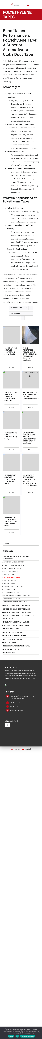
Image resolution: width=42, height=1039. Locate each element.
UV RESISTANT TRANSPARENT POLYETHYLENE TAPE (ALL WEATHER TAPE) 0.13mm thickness (30, 480)
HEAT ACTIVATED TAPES (13, 632)
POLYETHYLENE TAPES (12, 577)
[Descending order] (31, 308)
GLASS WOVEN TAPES (11, 571)
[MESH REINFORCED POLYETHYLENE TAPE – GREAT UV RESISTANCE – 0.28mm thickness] (30, 335)
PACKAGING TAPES (11, 649)
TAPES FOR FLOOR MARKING (13, 586)
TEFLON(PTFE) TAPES (11, 580)
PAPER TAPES (8, 559)
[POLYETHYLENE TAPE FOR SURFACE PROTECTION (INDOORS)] (11, 380)
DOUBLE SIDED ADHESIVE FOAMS (17, 612)
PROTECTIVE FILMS (11, 629)
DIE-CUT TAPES (9, 642)
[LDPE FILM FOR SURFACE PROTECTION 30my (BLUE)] (11, 335)
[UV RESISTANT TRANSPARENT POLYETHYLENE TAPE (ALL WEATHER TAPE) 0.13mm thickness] (30, 463)
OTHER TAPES (9, 653)
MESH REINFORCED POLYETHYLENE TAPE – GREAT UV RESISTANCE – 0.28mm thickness (30, 354)
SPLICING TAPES (9, 583)
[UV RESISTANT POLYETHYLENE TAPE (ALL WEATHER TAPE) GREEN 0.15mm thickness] (30, 420)
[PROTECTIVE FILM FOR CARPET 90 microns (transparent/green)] (30, 380)
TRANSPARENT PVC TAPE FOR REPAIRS (17, 596)
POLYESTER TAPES (10, 574)
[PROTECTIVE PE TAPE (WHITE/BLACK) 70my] (11, 420)
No (17, 1036)
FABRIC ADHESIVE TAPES (12, 568)
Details (12, 367)
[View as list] (23, 318)
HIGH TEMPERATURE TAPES (14, 635)
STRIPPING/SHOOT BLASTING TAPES (16, 602)
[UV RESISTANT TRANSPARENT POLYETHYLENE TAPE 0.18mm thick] (11, 505)
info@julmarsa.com (16, 710)
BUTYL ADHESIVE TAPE (12, 639)
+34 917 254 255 (15, 703)
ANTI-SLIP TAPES (9, 589)
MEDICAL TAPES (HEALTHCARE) (16, 646)
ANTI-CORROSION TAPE (12, 593)
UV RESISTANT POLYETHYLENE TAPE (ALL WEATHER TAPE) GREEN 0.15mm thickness (29, 438)
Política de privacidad (27, 1036)
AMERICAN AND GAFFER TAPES (14, 565)
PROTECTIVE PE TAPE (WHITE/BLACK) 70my (10, 436)
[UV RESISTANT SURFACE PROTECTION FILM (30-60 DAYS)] (11, 463)
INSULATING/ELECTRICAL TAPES (16, 622)
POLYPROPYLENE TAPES (12, 599)
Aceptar (10, 1036)
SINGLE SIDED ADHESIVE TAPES (16, 556)
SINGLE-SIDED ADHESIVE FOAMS (16, 609)
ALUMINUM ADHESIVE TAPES (14, 562)
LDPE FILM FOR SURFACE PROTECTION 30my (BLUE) (10, 351)
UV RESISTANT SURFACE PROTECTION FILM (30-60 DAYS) (10, 479)
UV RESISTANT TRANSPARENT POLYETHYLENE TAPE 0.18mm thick (10, 521)
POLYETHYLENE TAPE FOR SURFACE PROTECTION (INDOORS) (10, 396)
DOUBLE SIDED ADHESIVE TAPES (16, 606)
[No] (40, 1033)
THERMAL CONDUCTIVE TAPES (16, 625)
